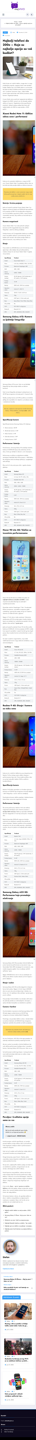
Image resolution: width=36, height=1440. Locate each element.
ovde (25, 411)
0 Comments (7, 35)
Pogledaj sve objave (8, 1268)
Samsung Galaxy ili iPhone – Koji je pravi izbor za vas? (17, 1280)
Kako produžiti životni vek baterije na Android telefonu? (16, 1288)
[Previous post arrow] (31, 1279)
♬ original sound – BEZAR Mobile (16, 1136)
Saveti (5, 32)
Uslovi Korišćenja (8, 1432)
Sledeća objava (7, 1284)
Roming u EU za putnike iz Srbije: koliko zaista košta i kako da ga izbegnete (16, 1325)
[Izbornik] (3, 15)
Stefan (13, 32)
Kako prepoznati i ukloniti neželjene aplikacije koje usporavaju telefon (13, 1395)
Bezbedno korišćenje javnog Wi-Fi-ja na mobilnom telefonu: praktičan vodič (17, 1360)
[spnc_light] (32, 14)
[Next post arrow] (31, 1288)
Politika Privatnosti (9, 1429)
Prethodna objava (8, 1276)
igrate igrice (19, 623)
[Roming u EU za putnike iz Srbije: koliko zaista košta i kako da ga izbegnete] (18, 1311)
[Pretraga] (27, 14)
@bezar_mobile (10, 1126)
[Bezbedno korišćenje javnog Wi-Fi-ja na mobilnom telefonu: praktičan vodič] (18, 1346)
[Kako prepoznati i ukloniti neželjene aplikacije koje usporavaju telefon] (18, 1381)
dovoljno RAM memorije (9, 811)
